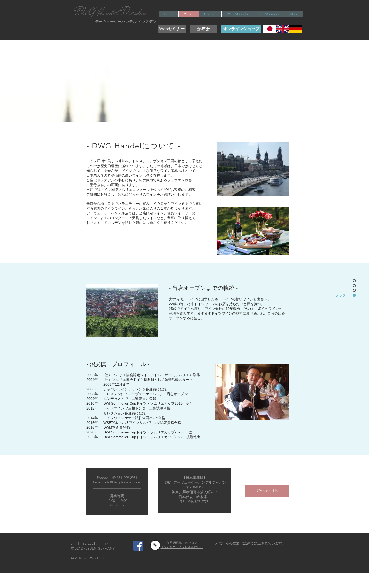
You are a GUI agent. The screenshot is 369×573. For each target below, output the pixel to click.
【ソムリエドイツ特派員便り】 (182, 547)
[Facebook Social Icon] (138, 546)
